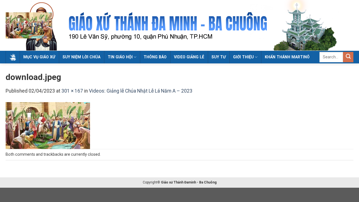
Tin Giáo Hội (120, 57)
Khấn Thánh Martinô (287, 57)
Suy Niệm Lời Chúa (81, 57)
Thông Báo (155, 57)
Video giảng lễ (189, 57)
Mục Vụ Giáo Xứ (39, 57)
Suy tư (218, 57)
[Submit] (348, 57)
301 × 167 (72, 91)
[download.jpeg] (48, 125)
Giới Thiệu (243, 57)
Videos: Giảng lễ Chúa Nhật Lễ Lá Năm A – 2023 (140, 91)
